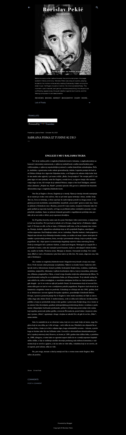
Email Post (37, 370)
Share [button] (30, 370)
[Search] (96, 6)
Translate (49, 123)
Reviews (39, 98)
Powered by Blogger (65, 423)
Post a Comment (35, 383)
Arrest (56, 98)
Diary (77, 98)
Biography (67, 98)
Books (48, 98)
